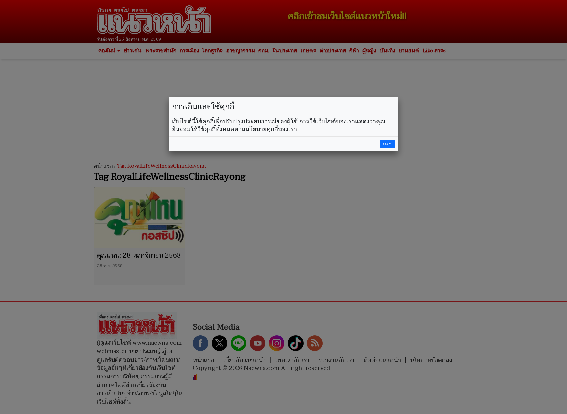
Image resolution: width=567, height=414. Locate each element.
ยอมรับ (387, 144)
